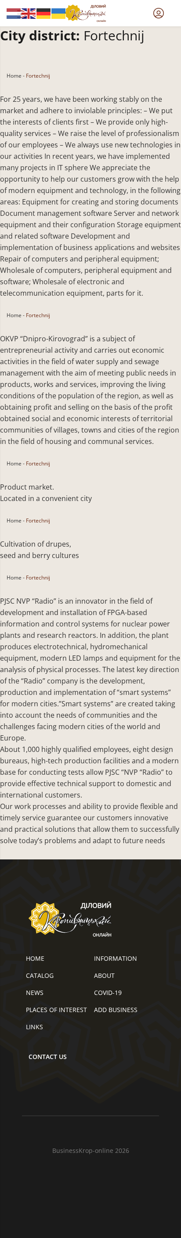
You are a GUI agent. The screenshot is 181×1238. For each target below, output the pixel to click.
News (34, 992)
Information (115, 958)
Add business (116, 1009)
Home (14, 75)
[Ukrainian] (58, 13)
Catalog (40, 975)
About (104, 975)
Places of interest (56, 1009)
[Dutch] (14, 13)
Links (34, 1027)
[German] (43, 13)
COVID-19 (108, 992)
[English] (29, 13)
